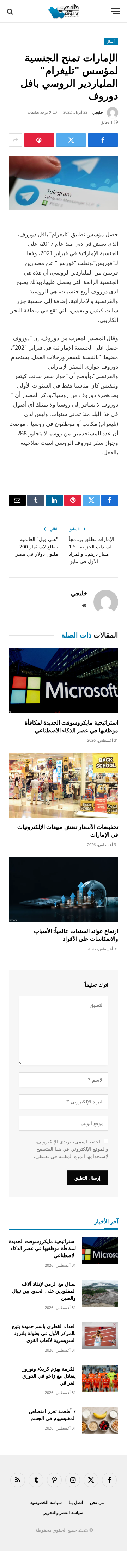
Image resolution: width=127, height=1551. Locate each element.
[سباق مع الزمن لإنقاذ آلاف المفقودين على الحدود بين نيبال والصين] (100, 1293)
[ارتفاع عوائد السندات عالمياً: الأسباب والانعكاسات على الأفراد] (63, 889)
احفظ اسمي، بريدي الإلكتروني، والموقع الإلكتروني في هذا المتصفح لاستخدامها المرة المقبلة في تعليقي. (71, 1149)
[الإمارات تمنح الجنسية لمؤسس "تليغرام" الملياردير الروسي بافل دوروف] (63, 183)
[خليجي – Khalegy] (63, 11)
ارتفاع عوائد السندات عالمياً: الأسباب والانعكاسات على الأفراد (76, 935)
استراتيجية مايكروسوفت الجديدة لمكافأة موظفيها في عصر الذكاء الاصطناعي (71, 726)
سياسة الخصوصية (46, 1502)
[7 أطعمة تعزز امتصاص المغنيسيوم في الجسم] (100, 1420)
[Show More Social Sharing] (15, 140)
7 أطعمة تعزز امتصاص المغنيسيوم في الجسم (52, 1414)
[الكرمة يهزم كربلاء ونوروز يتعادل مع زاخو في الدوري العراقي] (100, 1378)
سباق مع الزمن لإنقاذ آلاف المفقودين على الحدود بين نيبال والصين (44, 1290)
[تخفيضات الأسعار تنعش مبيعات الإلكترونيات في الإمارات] (63, 785)
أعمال (111, 41)
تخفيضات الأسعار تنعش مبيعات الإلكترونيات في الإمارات (67, 830)
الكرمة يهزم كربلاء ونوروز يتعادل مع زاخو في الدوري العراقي (49, 1375)
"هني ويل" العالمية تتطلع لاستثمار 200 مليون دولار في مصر (37, 546)
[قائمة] (115, 11)
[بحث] (10, 11)
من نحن (97, 1502)
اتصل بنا (76, 1502)
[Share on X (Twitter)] (71, 140)
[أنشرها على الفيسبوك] (103, 140)
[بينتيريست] (39, 140)
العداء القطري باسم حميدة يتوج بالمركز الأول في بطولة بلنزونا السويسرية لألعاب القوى (44, 1333)
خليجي (97, 112)
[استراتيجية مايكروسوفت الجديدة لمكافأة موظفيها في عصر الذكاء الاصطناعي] (63, 680)
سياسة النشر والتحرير (64, 1513)
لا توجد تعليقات (39, 112)
